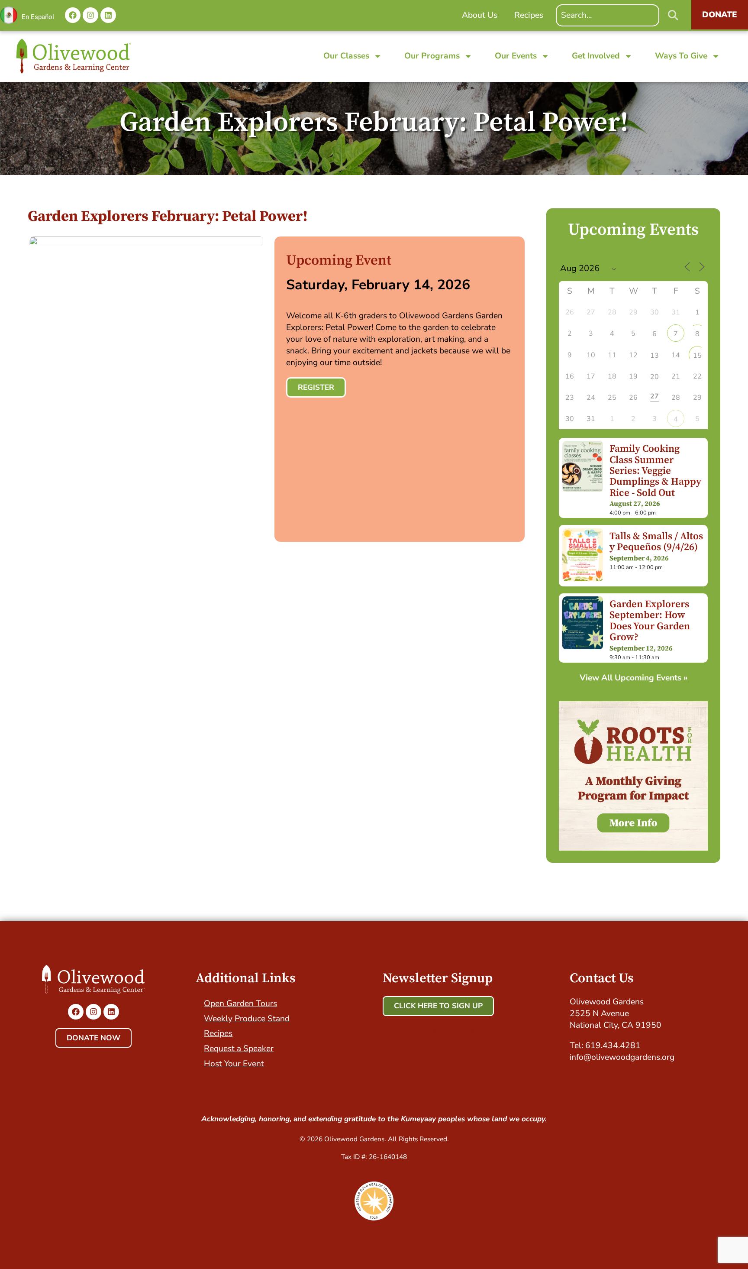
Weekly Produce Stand (247, 1018)
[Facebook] (73, 15)
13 (654, 355)
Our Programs (432, 56)
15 (697, 355)
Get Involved (596, 56)
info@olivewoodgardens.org (622, 1057)
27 (654, 396)
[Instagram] (90, 15)
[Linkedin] (108, 15)
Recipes (218, 1033)
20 (654, 377)
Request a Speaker (239, 1048)
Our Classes (346, 56)
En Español (38, 17)
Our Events (516, 56)
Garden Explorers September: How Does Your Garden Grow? (649, 621)
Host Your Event (234, 1063)
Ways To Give (681, 56)
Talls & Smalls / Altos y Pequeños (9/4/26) (656, 542)
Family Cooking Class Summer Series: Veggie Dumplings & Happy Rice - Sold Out (655, 471)
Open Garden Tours (240, 1003)
